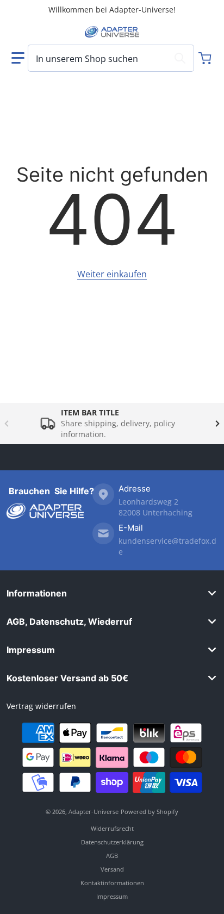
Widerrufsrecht (112, 828)
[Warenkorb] (206, 58)
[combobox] (110, 58)
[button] (18, 58)
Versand (112, 869)
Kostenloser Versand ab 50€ (67, 678)
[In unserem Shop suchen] (180, 58)
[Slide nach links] (6, 423)
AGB (112, 855)
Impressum (31, 649)
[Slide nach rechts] (217, 423)
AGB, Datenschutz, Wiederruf (69, 621)
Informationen (37, 593)
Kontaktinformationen (112, 883)
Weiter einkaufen (112, 274)
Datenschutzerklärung (112, 842)
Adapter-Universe (94, 811)
